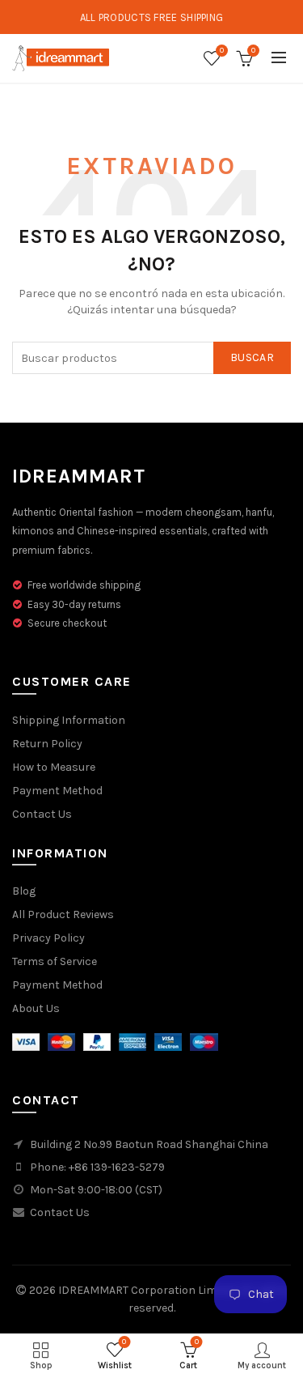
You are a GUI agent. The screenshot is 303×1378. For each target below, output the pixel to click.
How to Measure (53, 767)
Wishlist (222, 50)
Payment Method (57, 790)
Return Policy (47, 744)
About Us (36, 1008)
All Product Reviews (63, 914)
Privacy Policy (48, 938)
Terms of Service (54, 961)
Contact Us (42, 814)
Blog (24, 891)
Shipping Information (68, 720)
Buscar (252, 357)
